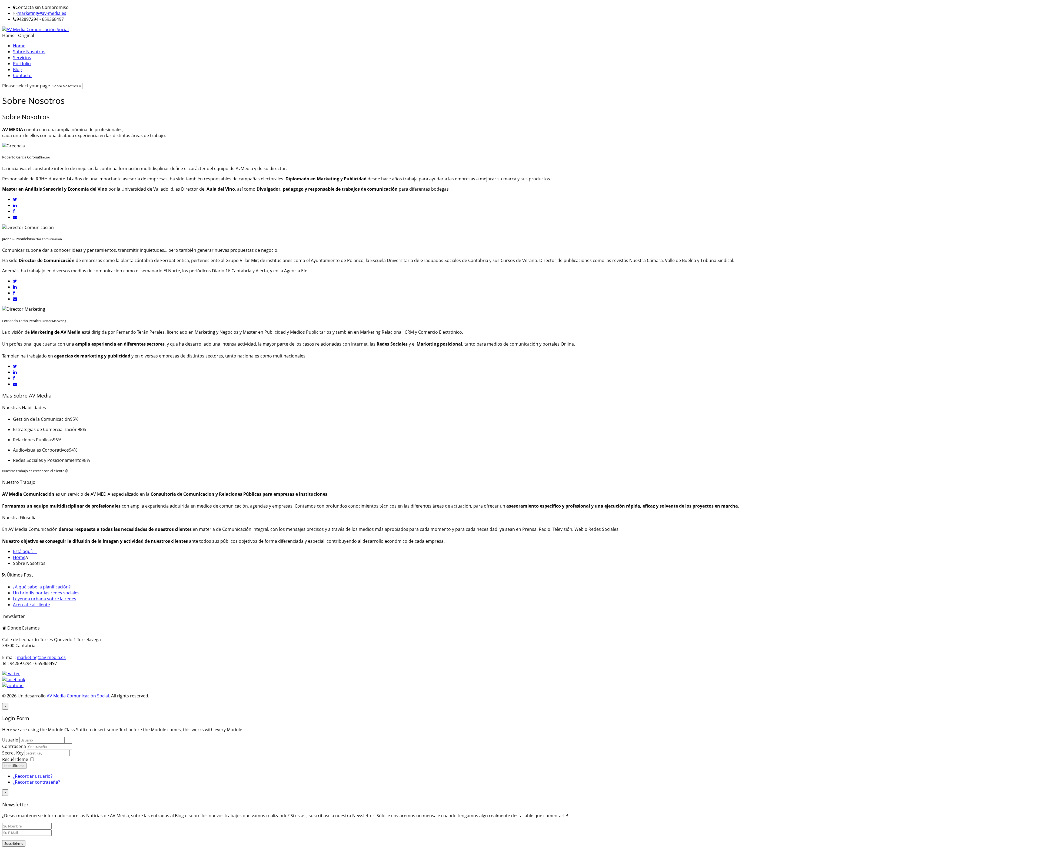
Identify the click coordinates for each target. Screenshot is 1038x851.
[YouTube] (13, 685)
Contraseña (14, 746)
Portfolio (22, 64)
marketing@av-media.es (41, 13)
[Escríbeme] (15, 217)
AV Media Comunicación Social (78, 696)
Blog (17, 69)
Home (19, 46)
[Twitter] (11, 674)
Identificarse (14, 765)
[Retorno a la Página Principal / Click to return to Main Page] (35, 29)
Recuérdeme (15, 759)
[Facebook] (13, 680)
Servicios (22, 58)
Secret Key (13, 753)
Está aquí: (25, 551)
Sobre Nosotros (29, 52)
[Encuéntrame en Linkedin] (15, 205)
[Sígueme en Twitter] (15, 199)
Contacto (22, 75)
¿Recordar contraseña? (36, 782)
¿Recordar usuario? (32, 776)
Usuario (10, 740)
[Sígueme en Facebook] (14, 211)
